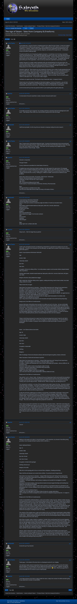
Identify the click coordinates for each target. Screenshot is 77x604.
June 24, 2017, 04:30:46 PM (24, 543)
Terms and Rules (62, 601)
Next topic (69, 35)
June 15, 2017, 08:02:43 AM (24, 157)
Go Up (6, 590)
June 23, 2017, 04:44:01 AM (24, 422)
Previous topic (61, 35)
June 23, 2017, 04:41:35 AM (24, 244)
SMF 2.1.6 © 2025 (10, 602)
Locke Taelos (11, 43)
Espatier (9, 93)
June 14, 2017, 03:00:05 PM (24, 108)
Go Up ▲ (68, 601)
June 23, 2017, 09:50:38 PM (24, 437)
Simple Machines (17, 602)
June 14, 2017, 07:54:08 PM (24, 141)
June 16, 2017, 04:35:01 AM (24, 197)
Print (70, 39)
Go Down (7, 39)
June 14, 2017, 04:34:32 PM (24, 124)
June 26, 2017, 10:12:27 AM (24, 576)
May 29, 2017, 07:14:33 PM (25, 43)
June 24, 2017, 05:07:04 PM (24, 559)
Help (57, 601)
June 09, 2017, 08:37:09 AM (24, 93)
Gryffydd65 (10, 125)
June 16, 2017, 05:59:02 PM (24, 229)
